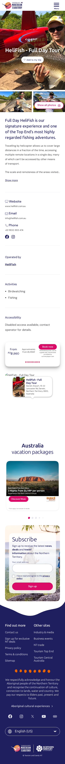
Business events (43, 638)
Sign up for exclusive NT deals (17, 640)
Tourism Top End (44, 651)
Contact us (11, 632)
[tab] (29, 518)
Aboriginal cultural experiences (30, 706)
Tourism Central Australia (43, 659)
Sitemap (10, 660)
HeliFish (10, 264)
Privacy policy (13, 648)
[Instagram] (21, 716)
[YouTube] (44, 716)
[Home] (12, 5)
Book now (47, 346)
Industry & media (44, 632)
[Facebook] (10, 716)
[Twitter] (33, 716)
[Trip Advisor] (55, 716)
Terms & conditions (16, 654)
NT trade (39, 645)
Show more (11, 180)
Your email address (20, 562)
